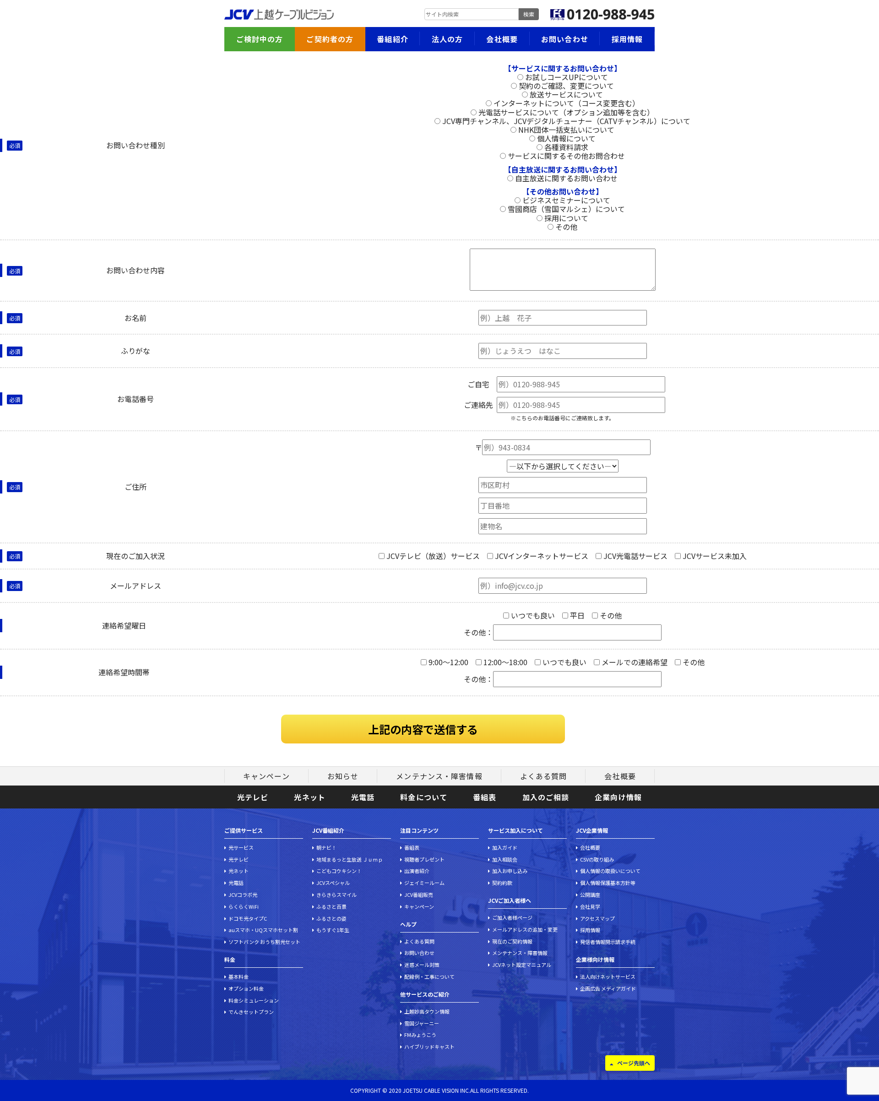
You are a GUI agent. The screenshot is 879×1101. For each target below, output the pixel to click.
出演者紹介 (416, 870)
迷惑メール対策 (422, 964)
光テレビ (252, 797)
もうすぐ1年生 (332, 929)
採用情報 (627, 38)
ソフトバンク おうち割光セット (264, 941)
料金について (423, 797)
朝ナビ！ (326, 847)
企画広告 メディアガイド (608, 988)
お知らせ (342, 775)
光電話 (362, 797)
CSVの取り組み (597, 859)
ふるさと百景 (331, 906)
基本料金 (238, 976)
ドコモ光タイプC (247, 918)
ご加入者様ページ (512, 917)
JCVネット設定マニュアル (521, 964)
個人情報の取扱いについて (610, 870)
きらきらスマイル (336, 894)
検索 (528, 14)
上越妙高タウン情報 (427, 1011)
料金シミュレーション (253, 1000)
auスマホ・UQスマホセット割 (263, 929)
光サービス (241, 847)
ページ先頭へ (633, 1063)
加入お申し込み (509, 870)
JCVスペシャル (333, 882)
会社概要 (501, 38)
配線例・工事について (429, 976)
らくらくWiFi (243, 906)
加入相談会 (504, 859)
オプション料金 (246, 988)
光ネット (309, 797)
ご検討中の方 (259, 38)
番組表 (484, 797)
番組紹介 (392, 38)
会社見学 (590, 906)
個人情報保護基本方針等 (607, 882)
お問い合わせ (564, 38)
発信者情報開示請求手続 (607, 941)
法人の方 (447, 38)
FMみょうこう (420, 1034)
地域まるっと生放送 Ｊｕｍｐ (349, 859)
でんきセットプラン (251, 1011)
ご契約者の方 (329, 38)
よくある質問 (543, 775)
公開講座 (590, 894)
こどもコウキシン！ (339, 870)
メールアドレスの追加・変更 (525, 929)
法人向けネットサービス (607, 976)
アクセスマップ (597, 918)
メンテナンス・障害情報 (439, 775)
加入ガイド (504, 847)
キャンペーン (266, 775)
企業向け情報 (618, 797)
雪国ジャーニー (421, 1023)
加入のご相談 (546, 797)
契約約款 (502, 882)
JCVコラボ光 (242, 894)
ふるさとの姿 (331, 918)
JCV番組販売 (418, 894)
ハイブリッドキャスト (429, 1046)
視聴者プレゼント (424, 859)
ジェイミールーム (424, 882)
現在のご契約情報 (512, 941)
